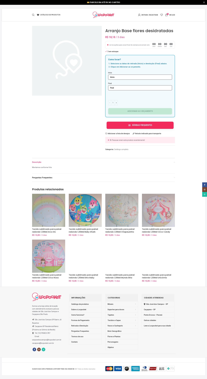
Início (110, 73)
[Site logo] (103, 15)
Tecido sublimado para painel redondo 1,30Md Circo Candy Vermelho (156, 232)
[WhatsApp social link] (43, 349)
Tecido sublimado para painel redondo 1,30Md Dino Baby (83, 276)
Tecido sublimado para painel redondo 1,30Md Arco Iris (46, 230)
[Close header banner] (204, 2)
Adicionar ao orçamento (140, 111)
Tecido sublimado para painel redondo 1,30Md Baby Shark (83, 230)
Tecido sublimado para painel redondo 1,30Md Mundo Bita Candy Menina (120, 278)
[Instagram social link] (39, 349)
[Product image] (121, 210)
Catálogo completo (121, 149)
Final (110, 83)
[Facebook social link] (34, 349)
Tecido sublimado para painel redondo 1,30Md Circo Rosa (46, 276)
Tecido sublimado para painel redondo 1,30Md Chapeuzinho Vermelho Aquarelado (120, 232)
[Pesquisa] (33, 14)
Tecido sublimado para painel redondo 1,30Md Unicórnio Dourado (156, 278)
